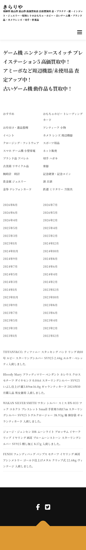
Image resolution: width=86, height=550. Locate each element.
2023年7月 (10, 313)
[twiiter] (47, 506)
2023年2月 (50, 328)
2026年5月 (50, 213)
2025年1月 (10, 243)
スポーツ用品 (51, 143)
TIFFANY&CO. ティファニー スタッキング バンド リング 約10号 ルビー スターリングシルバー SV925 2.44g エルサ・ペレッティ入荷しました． (43, 358)
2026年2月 (50, 220)
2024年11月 (10, 251)
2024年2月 (50, 282)
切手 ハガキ (50, 158)
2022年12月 (51, 336)
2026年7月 (50, 205)
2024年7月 (10, 266)
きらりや (13, 6)
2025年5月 (10, 228)
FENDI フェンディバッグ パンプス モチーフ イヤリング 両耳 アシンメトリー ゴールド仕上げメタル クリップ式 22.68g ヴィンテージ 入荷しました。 (43, 460)
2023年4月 (50, 320)
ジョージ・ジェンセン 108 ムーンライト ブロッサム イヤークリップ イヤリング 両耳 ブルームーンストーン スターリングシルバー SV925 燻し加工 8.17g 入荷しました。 (42, 438)
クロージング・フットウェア (21, 143)
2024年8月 (50, 259)
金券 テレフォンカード (17, 189)
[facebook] (38, 506)
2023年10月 (51, 297)
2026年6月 (10, 213)
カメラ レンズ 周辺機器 (58, 135)
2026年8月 (10, 205)
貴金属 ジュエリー (14, 181)
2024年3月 (10, 282)
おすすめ (8, 114)
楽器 (46, 166)
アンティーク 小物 (54, 128)
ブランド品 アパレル (16, 158)
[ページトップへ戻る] (43, 526)
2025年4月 (50, 228)
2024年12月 (51, 243)
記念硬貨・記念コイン (57, 174)
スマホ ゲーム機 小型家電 (19, 151)
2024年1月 (10, 290)
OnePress (56, 535)
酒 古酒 (47, 181)
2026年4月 (10, 220)
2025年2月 (50, 236)
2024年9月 (10, 259)
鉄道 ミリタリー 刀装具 (58, 189)
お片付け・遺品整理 (15, 128)
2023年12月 (51, 290)
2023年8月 (50, 305)
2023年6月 (50, 313)
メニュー (79, 32)
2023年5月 (10, 320)
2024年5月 (10, 274)
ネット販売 (50, 151)
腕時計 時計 (11, 174)
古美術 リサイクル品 (16, 166)
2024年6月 (50, 266)
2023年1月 (10, 336)
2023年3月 (10, 328)
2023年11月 (10, 297)
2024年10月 (51, 251)
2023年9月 (10, 305)
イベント (8, 135)
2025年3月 (10, 236)
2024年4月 (50, 274)
